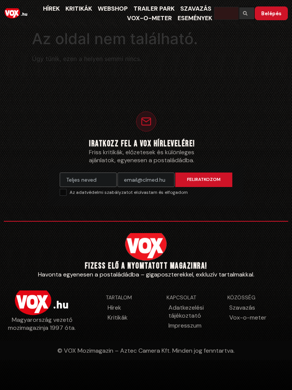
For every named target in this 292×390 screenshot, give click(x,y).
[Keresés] (247, 13)
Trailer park (154, 9)
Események (195, 18)
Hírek (51, 9)
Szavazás (195, 9)
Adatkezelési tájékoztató (186, 312)
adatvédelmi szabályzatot (105, 192)
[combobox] (226, 13)
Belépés (271, 13)
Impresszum (185, 325)
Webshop (113, 9)
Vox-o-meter (149, 18)
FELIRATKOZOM (204, 179)
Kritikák (78, 9)
